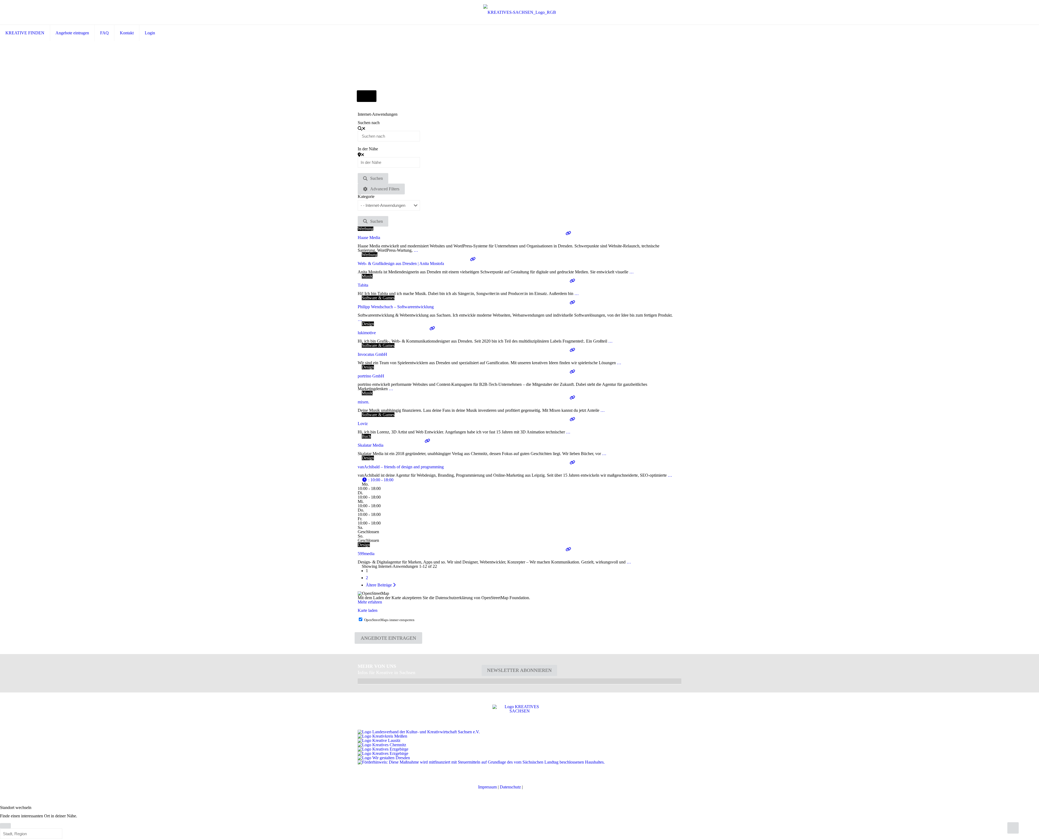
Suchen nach (369, 123)
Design (368, 323)
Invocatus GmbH (372, 354)
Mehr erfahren (370, 602)
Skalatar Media (370, 445)
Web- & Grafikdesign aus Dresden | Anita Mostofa (401, 263)
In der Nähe (368, 149)
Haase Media (369, 237)
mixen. (363, 402)
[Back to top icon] (1013, 828)
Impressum (487, 787)
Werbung (365, 228)
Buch (366, 436)
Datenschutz (510, 787)
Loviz (363, 423)
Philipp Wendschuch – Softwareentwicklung (396, 306)
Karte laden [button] (367, 610)
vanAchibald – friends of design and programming (401, 467)
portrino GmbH (371, 376)
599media (366, 553)
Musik (367, 276)
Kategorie (366, 196)
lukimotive (367, 332)
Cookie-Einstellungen (542, 787)
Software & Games (378, 298)
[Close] (5, 825)
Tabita (363, 285)
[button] (377, 479)
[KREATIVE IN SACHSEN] (519, 12)
